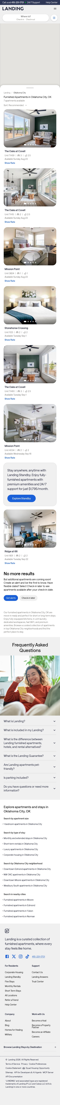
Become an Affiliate (41, 1032)
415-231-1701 (17, 2)
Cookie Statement (13, 1068)
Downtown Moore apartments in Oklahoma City (26, 880)
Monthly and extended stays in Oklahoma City (25, 838)
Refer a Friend (11, 1000)
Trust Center (38, 981)
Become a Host (39, 1021)
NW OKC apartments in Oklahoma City (22, 874)
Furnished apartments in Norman (19, 916)
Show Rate (10, 163)
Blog (7, 1025)
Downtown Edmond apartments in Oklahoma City (27, 869)
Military (8, 1034)
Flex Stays (9, 981)
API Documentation (14, 1076)
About (8, 1021)
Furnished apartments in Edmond (19, 905)
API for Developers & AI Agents (28, 1072)
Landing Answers (40, 977)
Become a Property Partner (41, 1026)
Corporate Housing (14, 972)
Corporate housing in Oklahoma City (21, 854)
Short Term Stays (13, 991)
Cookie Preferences (37, 1064)
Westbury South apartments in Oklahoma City (25, 885)
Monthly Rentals (12, 986)
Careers (35, 1037)
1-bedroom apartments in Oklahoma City (23, 824)
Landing (7, 93)
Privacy (24, 1064)
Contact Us (37, 972)
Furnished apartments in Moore (19, 899)
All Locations (11, 995)
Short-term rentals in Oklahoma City (21, 843)
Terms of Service (13, 1064)
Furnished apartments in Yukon (18, 911)
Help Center (52, 2)
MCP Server (48, 1072)
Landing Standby (13, 977)
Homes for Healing (14, 1030)
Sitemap (9, 1072)
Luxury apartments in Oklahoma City (21, 849)
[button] (25, 19)
